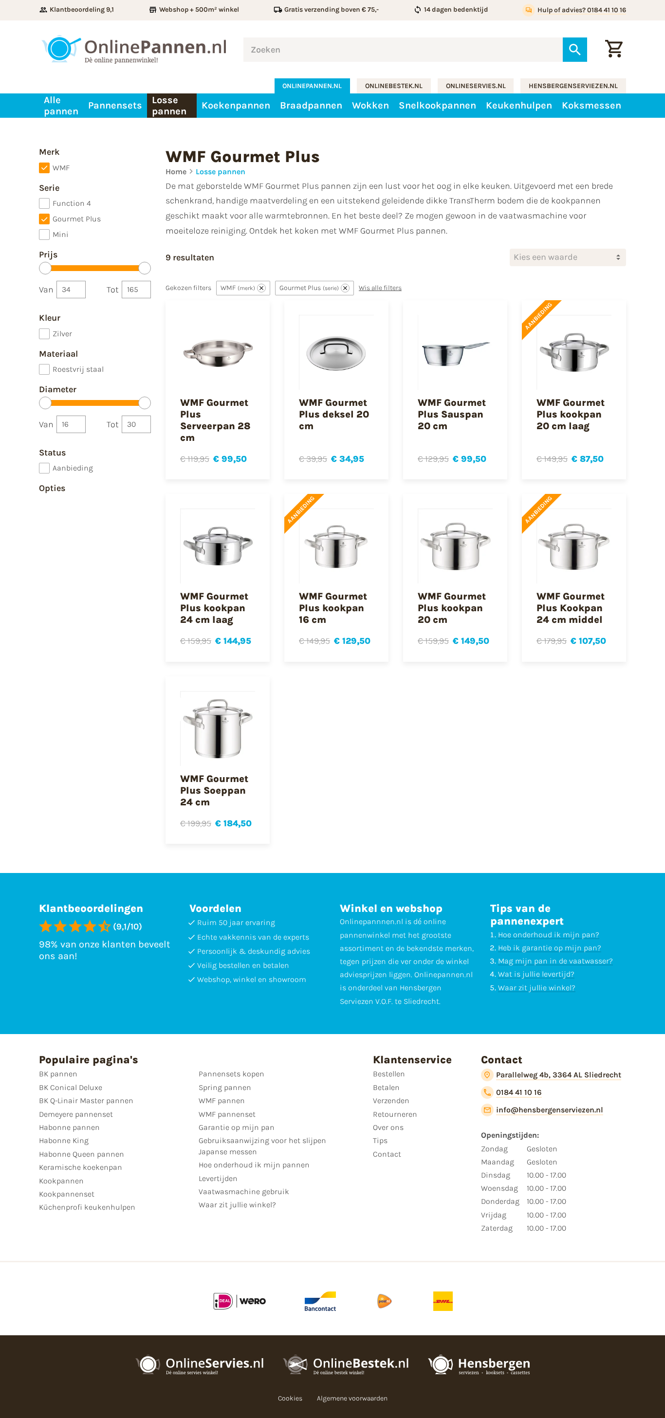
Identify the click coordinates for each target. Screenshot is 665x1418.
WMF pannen (222, 1100)
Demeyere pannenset (76, 1114)
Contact (387, 1154)
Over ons (388, 1127)
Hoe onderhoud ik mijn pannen (254, 1164)
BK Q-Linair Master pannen (86, 1100)
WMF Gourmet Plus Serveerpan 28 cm (215, 420)
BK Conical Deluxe (70, 1087)
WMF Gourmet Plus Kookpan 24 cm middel (570, 608)
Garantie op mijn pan (237, 1127)
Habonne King (64, 1140)
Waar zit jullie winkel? (536, 987)
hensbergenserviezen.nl (573, 86)
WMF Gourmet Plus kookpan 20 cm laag (570, 414)
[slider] (45, 268)
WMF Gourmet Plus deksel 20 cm (334, 414)
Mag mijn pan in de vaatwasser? (555, 960)
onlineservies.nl (476, 86)
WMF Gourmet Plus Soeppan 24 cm (214, 790)
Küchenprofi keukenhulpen (87, 1207)
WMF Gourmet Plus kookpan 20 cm (452, 608)
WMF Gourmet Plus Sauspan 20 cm (452, 414)
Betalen (386, 1087)
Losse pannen (220, 171)
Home (176, 171)
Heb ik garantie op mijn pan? (549, 947)
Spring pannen (225, 1087)
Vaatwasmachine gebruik (244, 1191)
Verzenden (391, 1100)
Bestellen (389, 1073)
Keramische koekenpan (80, 1167)
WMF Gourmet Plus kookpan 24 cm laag (214, 608)
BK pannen (58, 1073)
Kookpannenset (66, 1194)
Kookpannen (61, 1180)
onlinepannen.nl (312, 86)
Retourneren (395, 1114)
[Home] (134, 49)
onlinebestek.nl (394, 86)
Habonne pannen (69, 1127)
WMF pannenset (227, 1114)
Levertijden (218, 1178)
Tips (380, 1140)
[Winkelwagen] (614, 49)
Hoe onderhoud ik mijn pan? (548, 934)
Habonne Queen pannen (81, 1154)
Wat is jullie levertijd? (536, 974)
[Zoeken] (575, 49)
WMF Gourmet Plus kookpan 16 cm (333, 608)
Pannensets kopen (231, 1073)
